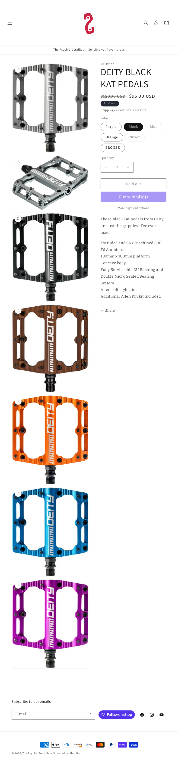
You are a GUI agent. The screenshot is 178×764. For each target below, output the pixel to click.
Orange (111, 137)
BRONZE (112, 148)
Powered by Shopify (66, 753)
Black (136, 128)
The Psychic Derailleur (37, 753)
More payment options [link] (133, 208)
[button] (10, 23)
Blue (156, 128)
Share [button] (110, 311)
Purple (111, 127)
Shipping (107, 110)
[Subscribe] (90, 714)
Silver (137, 138)
